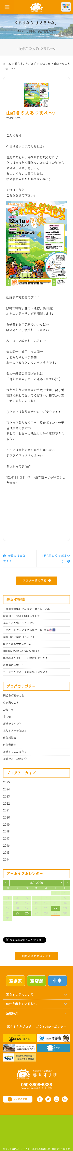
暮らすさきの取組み (15, 730)
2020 (6, 817)
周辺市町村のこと (13, 695)
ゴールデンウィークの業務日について (25, 672)
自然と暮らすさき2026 (17, 644)
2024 (6, 789)
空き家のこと (11, 702)
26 (27, 913)
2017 (6, 838)
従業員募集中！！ (13, 665)
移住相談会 (9, 737)
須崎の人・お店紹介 (15, 759)
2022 (6, 803)
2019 (6, 824)
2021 (6, 810)
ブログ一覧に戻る (34, 580)
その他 (7, 716)
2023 (6, 796)
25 (17, 913)
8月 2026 (36, 882)
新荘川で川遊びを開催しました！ (23, 616)
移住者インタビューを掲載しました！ (25, 658)
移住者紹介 (9, 744)
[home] (36, 7)
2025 (6, 782)
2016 (6, 845)
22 (55, 908)
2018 (6, 831)
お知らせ (8, 709)
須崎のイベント (12, 723)
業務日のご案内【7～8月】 (19, 637)
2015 (6, 852)
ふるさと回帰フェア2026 (18, 623)
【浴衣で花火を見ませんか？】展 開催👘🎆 (29, 630)
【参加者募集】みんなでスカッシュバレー (28, 609)
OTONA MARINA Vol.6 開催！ (21, 651)
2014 (6, 859)
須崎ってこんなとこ (15, 751)
